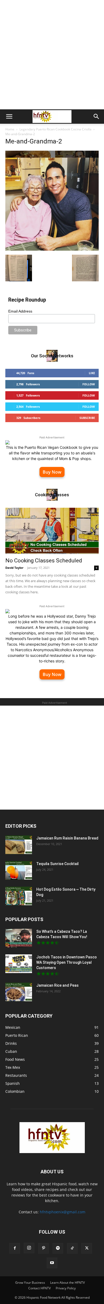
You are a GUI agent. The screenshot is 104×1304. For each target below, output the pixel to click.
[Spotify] (58, 1248)
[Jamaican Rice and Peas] (18, 992)
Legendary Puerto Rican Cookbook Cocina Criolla (55, 129)
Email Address (20, 311)
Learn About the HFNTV (67, 1282)
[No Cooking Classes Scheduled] (52, 531)
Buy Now (52, 472)
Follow (88, 384)
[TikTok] (72, 1248)
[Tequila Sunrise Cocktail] (18, 870)
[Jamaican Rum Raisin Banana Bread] (18, 844)
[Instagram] (29, 1248)
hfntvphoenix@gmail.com (62, 1211)
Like (92, 373)
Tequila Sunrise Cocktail (57, 864)
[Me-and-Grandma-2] (52, 249)
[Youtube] (52, 1263)
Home (9, 129)
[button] (9, 116)
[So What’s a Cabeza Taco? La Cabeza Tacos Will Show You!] (18, 938)
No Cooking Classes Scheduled (43, 560)
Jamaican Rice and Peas (57, 985)
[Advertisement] (52, 55)
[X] (86, 1248)
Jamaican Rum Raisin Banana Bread (67, 838)
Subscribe (87, 418)
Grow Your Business (30, 1282)
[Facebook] (14, 1248)
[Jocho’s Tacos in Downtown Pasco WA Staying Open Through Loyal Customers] (18, 963)
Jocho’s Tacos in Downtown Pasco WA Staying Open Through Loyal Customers (66, 962)
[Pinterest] (43, 1248)
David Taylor (14, 568)
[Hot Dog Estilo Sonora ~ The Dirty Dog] (18, 896)
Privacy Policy (66, 1288)
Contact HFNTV (39, 1288)
